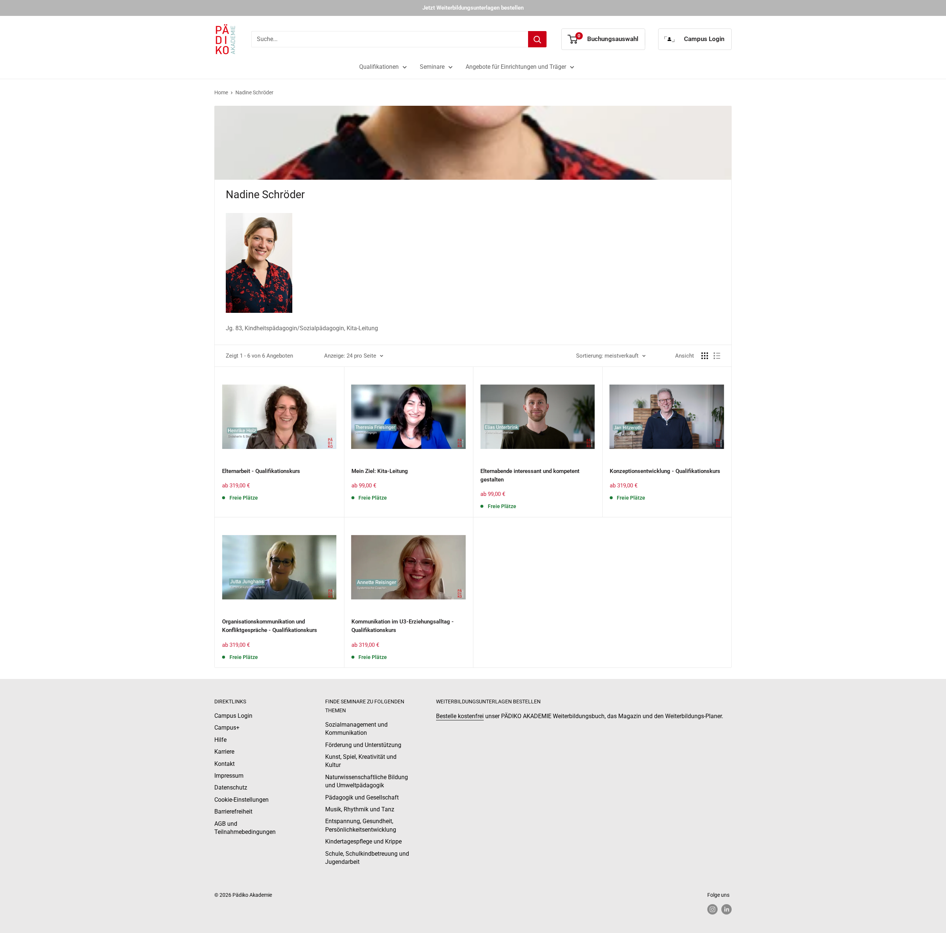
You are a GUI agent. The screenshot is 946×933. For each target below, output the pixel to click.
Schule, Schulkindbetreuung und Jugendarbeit (367, 857)
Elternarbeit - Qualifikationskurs (261, 471)
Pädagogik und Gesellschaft (362, 797)
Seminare (432, 66)
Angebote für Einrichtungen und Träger (516, 66)
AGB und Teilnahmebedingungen (245, 827)
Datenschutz (230, 787)
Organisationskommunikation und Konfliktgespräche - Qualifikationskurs (269, 625)
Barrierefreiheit (233, 811)
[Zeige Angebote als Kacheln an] (704, 355)
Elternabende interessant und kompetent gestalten (529, 475)
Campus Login (233, 715)
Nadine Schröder (254, 92)
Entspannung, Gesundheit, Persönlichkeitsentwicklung (360, 825)
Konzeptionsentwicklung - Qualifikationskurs (665, 471)
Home (221, 92)
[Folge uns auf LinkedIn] (726, 909)
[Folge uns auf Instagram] (712, 909)
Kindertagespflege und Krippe (363, 841)
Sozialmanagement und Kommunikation (356, 728)
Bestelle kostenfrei (460, 716)
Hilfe (220, 739)
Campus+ (226, 727)
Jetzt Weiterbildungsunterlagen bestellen (473, 7)
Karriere (224, 751)
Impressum (229, 775)
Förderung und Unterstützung (363, 744)
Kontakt (224, 763)
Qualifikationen (379, 66)
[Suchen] (537, 39)
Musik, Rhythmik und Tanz (359, 809)
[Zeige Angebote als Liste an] (717, 355)
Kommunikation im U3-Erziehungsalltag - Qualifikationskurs (402, 625)
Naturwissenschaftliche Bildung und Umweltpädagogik (366, 781)
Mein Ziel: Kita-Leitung (379, 471)
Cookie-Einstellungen (241, 799)
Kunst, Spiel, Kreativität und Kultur (361, 760)
